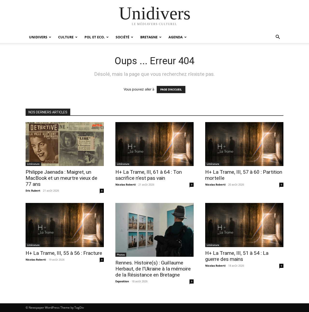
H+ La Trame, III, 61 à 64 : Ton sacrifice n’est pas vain (148, 175)
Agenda (176, 37)
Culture (66, 37)
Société (122, 37)
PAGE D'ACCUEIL (171, 89)
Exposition (122, 281)
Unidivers (38, 37)
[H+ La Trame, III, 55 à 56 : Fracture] (65, 225)
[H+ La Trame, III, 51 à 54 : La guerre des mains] (244, 225)
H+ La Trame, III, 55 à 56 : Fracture (64, 253)
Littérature (33, 164)
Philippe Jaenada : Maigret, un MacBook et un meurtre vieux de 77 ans (61, 178)
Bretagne (149, 37)
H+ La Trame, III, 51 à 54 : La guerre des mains (236, 256)
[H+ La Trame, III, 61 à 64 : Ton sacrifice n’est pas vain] (154, 144)
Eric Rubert (33, 190)
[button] (277, 37)
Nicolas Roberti (125, 184)
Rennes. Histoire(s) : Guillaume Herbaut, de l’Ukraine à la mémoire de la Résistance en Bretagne (153, 269)
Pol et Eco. (94, 37)
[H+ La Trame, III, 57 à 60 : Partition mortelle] (244, 144)
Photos (121, 254)
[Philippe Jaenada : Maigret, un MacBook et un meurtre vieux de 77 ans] (65, 144)
